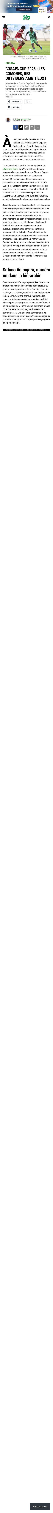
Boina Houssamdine (23, 119)
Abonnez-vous (40, 1506)
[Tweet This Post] (20, 127)
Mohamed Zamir (10, 169)
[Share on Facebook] (15, 127)
